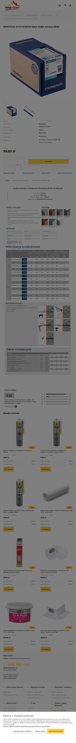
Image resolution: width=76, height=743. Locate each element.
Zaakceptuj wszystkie (56, 731)
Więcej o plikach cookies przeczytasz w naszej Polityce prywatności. (26, 726)
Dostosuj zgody (40, 731)
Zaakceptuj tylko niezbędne (22, 731)
